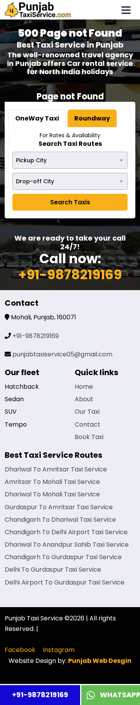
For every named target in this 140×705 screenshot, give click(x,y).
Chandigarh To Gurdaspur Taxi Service (63, 557)
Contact (87, 424)
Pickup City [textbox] (31, 160)
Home (84, 386)
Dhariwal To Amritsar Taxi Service (56, 469)
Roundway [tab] (92, 118)
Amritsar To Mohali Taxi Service (52, 481)
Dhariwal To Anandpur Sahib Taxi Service (67, 544)
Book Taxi (89, 436)
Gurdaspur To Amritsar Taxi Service (59, 507)
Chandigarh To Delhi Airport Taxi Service (66, 532)
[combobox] (70, 160)
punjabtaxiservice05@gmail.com (62, 354)
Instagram (59, 649)
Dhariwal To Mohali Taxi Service (52, 494)
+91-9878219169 (40, 695)
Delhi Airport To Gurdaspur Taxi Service (64, 582)
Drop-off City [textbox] (35, 181)
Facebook (20, 649)
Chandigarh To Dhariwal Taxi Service (60, 519)
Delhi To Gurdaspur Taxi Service (53, 569)
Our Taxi (87, 411)
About (84, 399)
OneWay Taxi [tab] (37, 118)
